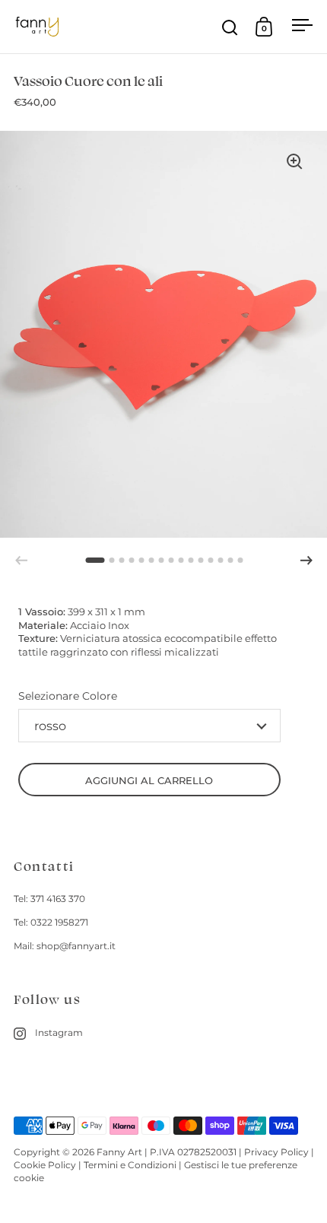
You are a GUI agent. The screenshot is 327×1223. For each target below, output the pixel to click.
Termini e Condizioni (130, 1165)
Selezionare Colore (67, 696)
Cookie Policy (45, 1165)
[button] (306, 560)
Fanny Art (119, 1152)
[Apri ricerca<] (230, 27)
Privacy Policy (276, 1152)
